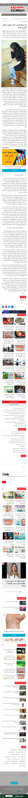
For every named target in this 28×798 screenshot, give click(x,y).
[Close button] (27, 793)
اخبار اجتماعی (19, 18)
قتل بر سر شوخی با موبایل (20, 444)
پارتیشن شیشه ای (22, 763)
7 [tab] (11, 591)
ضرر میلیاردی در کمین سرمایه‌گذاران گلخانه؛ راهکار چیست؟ (11, 698)
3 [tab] (17, 591)
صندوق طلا (7, 761)
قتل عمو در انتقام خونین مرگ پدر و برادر (18, 431)
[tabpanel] (14, 575)
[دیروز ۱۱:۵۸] (23, 722)
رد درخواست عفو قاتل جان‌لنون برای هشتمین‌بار (17, 441)
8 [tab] (9, 591)
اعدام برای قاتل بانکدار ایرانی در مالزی (19, 452)
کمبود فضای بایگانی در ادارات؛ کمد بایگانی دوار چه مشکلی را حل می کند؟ (11, 704)
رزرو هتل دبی (6, 763)
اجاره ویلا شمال (11, 752)
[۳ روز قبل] (23, 740)
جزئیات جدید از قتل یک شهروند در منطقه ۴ (18, 439)
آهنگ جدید (23, 759)
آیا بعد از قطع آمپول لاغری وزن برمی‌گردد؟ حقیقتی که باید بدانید (10, 739)
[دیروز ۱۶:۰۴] (23, 711)
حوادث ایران (23, 300)
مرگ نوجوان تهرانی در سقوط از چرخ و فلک (18, 433)
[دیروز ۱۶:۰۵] (23, 693)
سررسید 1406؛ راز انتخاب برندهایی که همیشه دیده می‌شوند (11, 710)
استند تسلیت (7, 756)
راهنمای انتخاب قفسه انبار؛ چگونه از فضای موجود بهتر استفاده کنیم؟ (11, 686)
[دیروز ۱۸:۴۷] (23, 609)
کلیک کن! (14, 635)
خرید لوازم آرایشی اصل (15, 754)
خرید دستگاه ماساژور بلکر (20, 752)
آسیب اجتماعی (13, 18)
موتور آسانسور (13, 750)
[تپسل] (2, 147)
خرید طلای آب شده (21, 756)
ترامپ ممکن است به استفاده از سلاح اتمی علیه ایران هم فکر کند (13, 410)
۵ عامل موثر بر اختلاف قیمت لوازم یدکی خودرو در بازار (10, 726)
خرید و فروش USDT (21, 750)
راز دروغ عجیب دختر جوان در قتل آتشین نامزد (15, 26)
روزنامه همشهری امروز (23, 4)
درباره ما (24, 773)
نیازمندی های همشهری (16, 4)
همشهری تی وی (3, 4)
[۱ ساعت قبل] (23, 687)
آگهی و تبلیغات (9, 4)
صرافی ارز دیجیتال (14, 761)
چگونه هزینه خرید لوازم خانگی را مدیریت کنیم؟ (11, 715)
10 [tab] (6, 591)
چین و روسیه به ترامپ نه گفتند (19, 425)
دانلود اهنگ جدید (13, 763)
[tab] (14, 402)
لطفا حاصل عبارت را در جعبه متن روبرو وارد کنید (17, 476)
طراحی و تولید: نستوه (13, 791)
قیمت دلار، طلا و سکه (21, 775)
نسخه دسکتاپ (14, 783)
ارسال (4, 482)
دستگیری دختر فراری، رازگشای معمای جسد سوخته (17, 442)
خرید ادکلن (23, 754)
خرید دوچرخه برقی (16, 759)
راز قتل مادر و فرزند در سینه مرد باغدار (19, 450)
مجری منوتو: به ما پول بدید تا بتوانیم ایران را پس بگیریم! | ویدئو (15, 583)
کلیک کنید (14, 170)
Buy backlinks (22, 761)
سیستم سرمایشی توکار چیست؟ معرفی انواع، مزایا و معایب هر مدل (11, 721)
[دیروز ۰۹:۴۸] (23, 734)
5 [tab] (14, 591)
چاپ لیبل (9, 759)
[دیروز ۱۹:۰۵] (23, 603)
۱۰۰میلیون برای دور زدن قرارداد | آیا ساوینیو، (17, 14)
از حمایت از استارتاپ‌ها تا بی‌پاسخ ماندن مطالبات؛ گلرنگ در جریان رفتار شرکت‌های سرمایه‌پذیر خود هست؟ (11, 734)
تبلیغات (24, 776)
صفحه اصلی (25, 18)
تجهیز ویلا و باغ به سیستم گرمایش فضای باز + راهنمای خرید (11, 692)
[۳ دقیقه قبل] (14, 570)
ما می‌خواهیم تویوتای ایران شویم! (18, 408)
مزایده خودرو (14, 756)
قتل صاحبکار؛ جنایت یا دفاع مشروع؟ (19, 448)
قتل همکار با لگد (22, 446)
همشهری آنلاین (17, 9)
